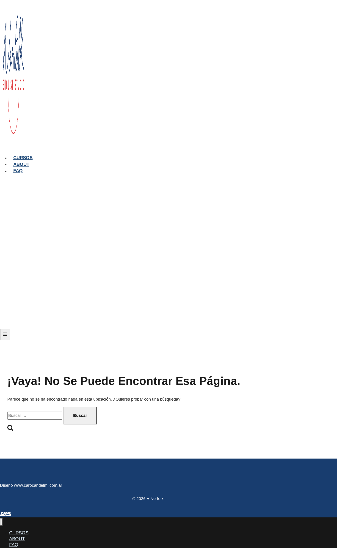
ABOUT (21, 164)
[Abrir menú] (5, 334)
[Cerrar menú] (1, 522)
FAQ (18, 170)
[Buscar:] (35, 415)
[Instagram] (3, 514)
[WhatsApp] (8, 514)
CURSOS (23, 157)
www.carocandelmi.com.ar (38, 485)
